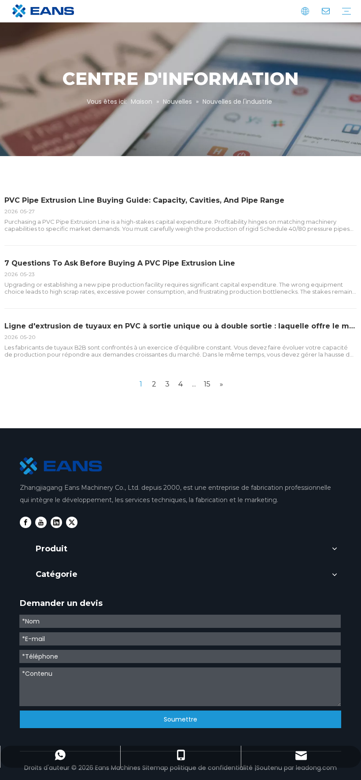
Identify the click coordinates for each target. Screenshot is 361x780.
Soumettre (180, 719)
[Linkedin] (56, 522)
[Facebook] (25, 522)
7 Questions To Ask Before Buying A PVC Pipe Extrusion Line (119, 263)
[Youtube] (41, 522)
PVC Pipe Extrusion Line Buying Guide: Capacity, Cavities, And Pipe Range (144, 200)
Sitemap (155, 767)
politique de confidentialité (211, 767)
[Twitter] (71, 522)
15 (207, 384)
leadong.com (316, 767)
